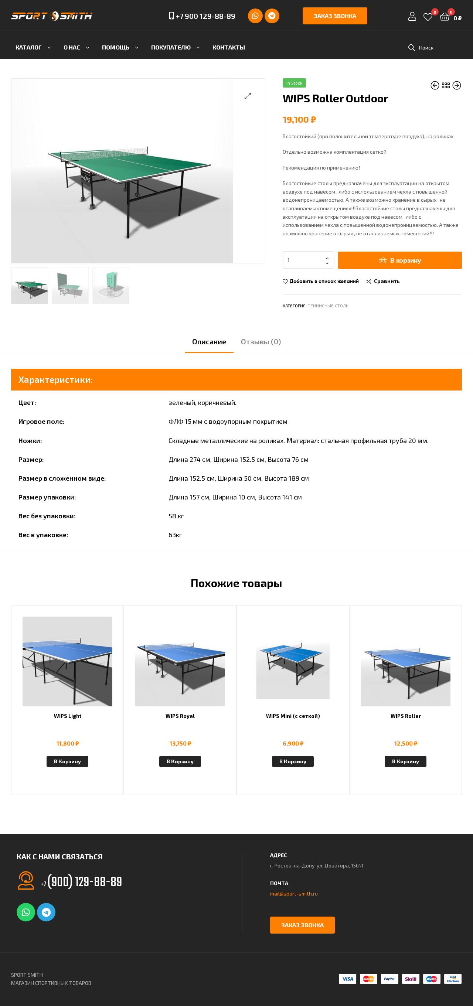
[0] (427, 16)
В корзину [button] (67, 761)
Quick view (85, 666)
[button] (247, 96)
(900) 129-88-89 (81, 882)
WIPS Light (67, 716)
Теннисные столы (329, 305)
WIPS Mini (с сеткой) (293, 716)
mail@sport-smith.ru (294, 893)
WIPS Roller (406, 716)
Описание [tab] (209, 341)
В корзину (405, 260)
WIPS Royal (180, 716)
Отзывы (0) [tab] (261, 341)
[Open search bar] (411, 47)
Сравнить (387, 281)
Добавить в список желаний (324, 281)
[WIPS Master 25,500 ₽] (457, 85)
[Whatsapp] (255, 15)
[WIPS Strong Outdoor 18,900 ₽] (435, 85)
